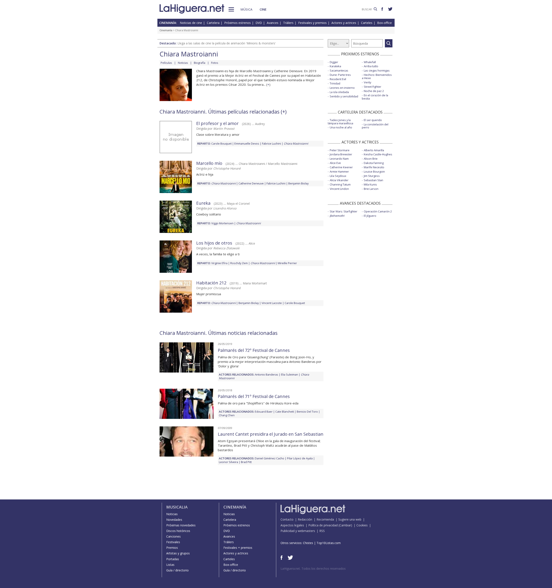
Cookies (362, 525)
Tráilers (288, 23)
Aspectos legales (292, 525)
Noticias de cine (191, 23)
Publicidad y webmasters (298, 531)
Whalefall (370, 62)
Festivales (173, 542)
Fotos (214, 63)
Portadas (172, 559)
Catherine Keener (341, 167)
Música (246, 9)
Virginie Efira (219, 263)
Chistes (308, 543)
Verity (367, 82)
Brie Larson (371, 189)
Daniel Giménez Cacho (269, 458)
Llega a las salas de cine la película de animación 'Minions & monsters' (226, 43)
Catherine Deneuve (251, 183)
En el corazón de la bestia (375, 96)
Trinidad (335, 83)
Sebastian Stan (373, 180)
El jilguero (370, 216)
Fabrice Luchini (271, 143)
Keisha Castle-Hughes (378, 154)
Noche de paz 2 (374, 91)
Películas (166, 63)
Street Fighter (372, 87)
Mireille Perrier (287, 263)
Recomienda (325, 519)
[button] (231, 9)
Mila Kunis (370, 184)
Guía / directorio (177, 570)
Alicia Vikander (339, 180)
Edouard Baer (264, 411)
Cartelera (213, 23)
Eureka (203, 203)
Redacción (305, 519)
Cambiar (345, 525)
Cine (263, 9)
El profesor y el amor (217, 123)
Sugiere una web (349, 519)
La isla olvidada (339, 92)
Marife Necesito (374, 167)
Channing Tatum (340, 184)
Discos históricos (178, 531)
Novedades (174, 520)
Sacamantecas (339, 70)
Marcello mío (209, 163)
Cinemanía (166, 30)
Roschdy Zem (239, 263)
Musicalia (177, 507)
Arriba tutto (371, 66)
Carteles (366, 23)
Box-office (384, 23)
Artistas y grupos (178, 553)
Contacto (287, 519)
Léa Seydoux (338, 176)
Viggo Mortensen (222, 223)
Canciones (173, 536)
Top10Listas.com (329, 543)
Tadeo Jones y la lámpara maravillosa (340, 121)
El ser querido (373, 120)
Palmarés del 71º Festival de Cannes (254, 396)
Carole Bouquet (221, 143)
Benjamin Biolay (298, 183)
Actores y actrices (343, 23)
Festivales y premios (312, 23)
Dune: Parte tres (340, 75)
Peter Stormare (340, 150)
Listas (170, 565)
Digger (334, 62)
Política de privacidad (323, 525)
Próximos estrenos (237, 23)
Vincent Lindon (339, 189)
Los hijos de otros (214, 243)
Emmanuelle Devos (246, 143)
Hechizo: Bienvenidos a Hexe (377, 76)
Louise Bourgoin (374, 171)
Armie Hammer (339, 171)
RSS (322, 531)
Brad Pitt (246, 462)
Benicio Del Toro (307, 411)
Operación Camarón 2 (378, 211)
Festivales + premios (237, 548)
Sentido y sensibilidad (344, 96)
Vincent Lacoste (272, 303)
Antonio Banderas (266, 374)
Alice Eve (335, 163)
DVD (259, 23)
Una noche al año (341, 127)
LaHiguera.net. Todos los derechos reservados (313, 568)
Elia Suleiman (289, 374)
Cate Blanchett (284, 411)
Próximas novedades (181, 525)
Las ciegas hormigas (377, 70)
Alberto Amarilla (374, 150)
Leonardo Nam (339, 159)
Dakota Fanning (374, 163)
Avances (272, 23)
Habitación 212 (211, 283)
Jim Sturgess (372, 176)
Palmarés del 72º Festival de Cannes (254, 350)
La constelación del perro (375, 125)
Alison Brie (371, 159)
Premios (172, 548)
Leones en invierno (342, 88)
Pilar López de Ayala (300, 458)
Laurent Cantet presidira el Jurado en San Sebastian (270, 434)
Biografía (199, 63)
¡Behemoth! (337, 216)
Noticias (183, 63)
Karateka (335, 66)
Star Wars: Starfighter (343, 211)
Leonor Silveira (228, 462)
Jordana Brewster (341, 154)
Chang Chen (227, 415)
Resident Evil (338, 79)
